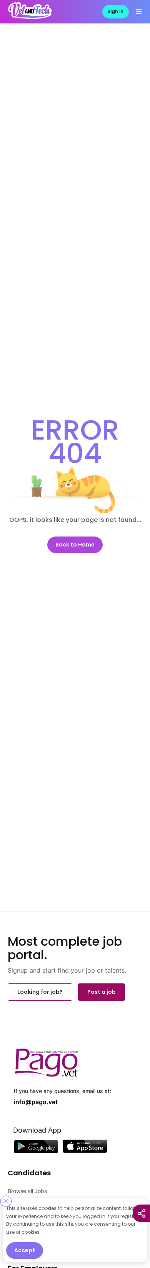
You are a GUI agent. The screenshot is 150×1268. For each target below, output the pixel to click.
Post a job (101, 991)
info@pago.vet (30, 1100)
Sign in (115, 11)
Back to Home (75, 544)
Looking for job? (40, 991)
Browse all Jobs (27, 1188)
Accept (24, 1250)
